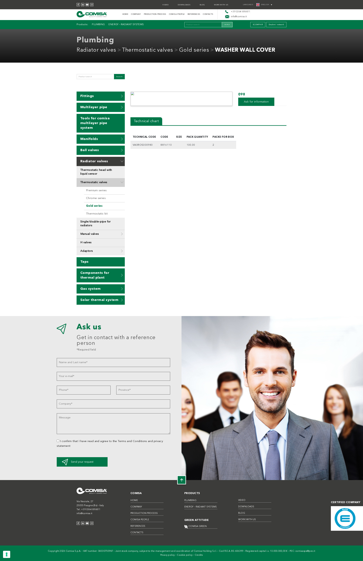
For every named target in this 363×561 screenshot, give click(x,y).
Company (136, 14)
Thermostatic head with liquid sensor (96, 172)
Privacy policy (167, 555)
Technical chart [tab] (146, 121)
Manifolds (89, 139)
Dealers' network (276, 25)
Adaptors (86, 251)
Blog (202, 5)
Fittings (87, 96)
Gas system (90, 289)
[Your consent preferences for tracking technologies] (6, 554)
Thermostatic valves (147, 50)
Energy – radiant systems (126, 24)
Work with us (221, 5)
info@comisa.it (84, 513)
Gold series (194, 50)
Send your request (82, 462)
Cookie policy (184, 555)
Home (125, 14)
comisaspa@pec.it (305, 551)
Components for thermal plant (94, 275)
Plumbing (98, 24)
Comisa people (177, 14)
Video (165, 5)
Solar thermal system (99, 300)
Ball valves (89, 150)
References (194, 14)
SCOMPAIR (258, 25)
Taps (84, 261)
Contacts (208, 14)
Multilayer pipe (93, 107)
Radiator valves (96, 50)
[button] (122, 96)
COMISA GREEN (197, 526)
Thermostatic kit (97, 213)
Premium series (96, 190)
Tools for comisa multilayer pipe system (95, 123)
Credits (199, 555)
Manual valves (89, 234)
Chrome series (96, 198)
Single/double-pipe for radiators (95, 223)
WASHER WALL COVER (245, 50)
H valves (86, 242)
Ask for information (256, 101)
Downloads (184, 5)
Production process (155, 14)
